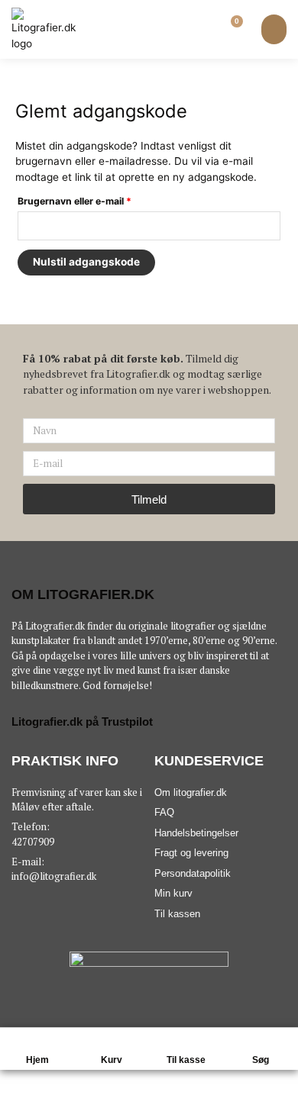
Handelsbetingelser (196, 833)
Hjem (37, 1060)
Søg (260, 1060)
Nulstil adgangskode (86, 262)
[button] (274, 29)
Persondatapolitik (192, 873)
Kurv (111, 1060)
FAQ (164, 812)
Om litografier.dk (190, 792)
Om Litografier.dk (82, 594)
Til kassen (177, 914)
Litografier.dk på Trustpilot (82, 721)
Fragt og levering (191, 852)
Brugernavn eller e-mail (96, 199)
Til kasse (186, 1060)
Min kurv (173, 893)
